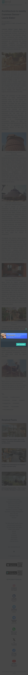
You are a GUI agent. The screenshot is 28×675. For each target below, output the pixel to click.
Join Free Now (21, 344)
